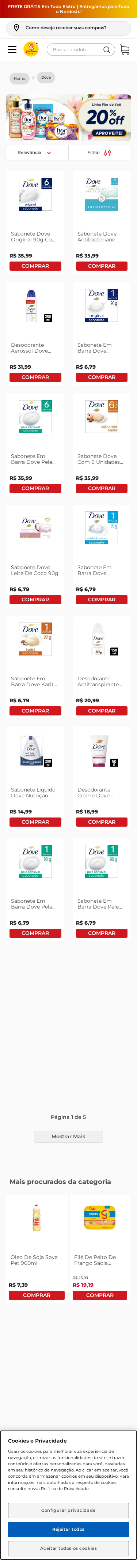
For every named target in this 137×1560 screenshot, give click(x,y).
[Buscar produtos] (107, 50)
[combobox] (81, 50)
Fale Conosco (68, 1382)
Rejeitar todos (68, 1529)
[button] (59, 27)
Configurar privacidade (68, 1510)
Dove (46, 77)
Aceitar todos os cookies (68, 1548)
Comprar (35, 266)
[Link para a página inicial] (19, 78)
